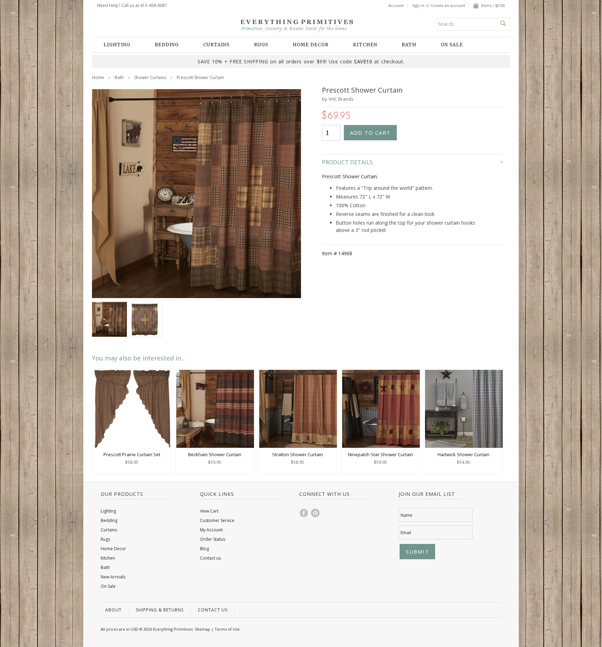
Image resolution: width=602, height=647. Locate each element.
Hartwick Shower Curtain (463, 454)
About (113, 610)
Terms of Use (227, 629)
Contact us (210, 558)
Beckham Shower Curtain (214, 454)
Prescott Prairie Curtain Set (131, 454)
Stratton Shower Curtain (297, 454)
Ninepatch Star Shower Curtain (380, 454)
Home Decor (311, 45)
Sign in (418, 5)
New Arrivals (113, 577)
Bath (409, 45)
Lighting (116, 45)
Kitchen (365, 45)
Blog (204, 549)
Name (406, 515)
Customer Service (217, 520)
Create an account (448, 5)
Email (406, 533)
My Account (211, 530)
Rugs (261, 45)
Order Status (212, 539)
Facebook (304, 513)
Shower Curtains (150, 77)
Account (396, 5)
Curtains (216, 45)
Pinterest (316, 513)
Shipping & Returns (160, 610)
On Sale (452, 45)
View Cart (209, 511)
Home (98, 77)
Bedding (167, 45)
